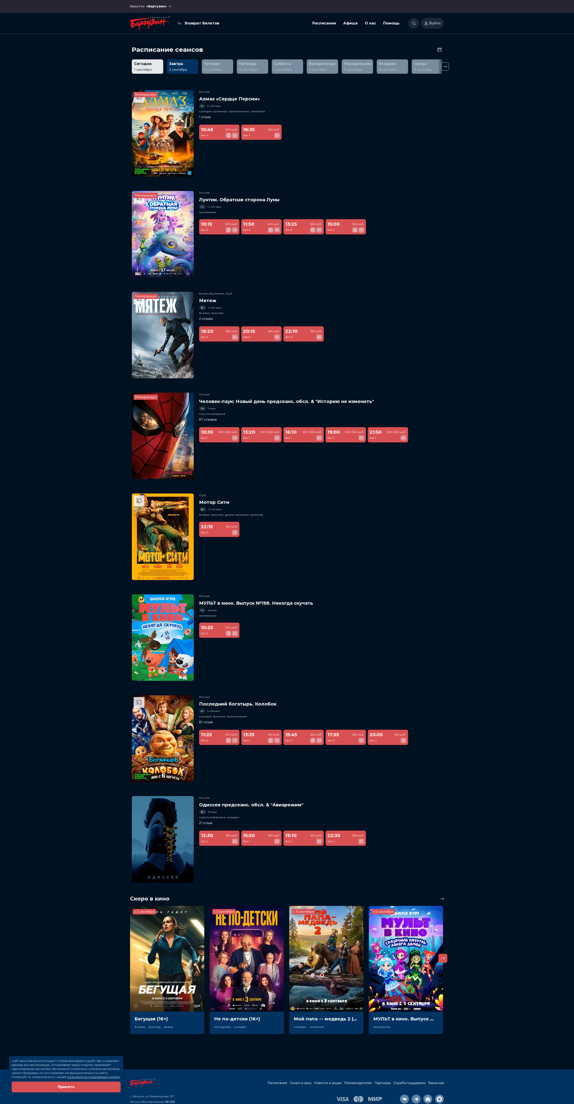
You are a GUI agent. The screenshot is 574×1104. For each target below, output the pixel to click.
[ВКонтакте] (404, 1099)
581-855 (170, 1101)
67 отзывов (208, 420)
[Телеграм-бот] (427, 1099)
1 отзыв (205, 117)
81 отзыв (206, 722)
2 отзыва (206, 319)
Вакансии (436, 1083)
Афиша (350, 23)
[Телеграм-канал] (416, 1099)
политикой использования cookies (93, 1077)
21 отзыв (205, 823)
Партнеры (382, 1083)
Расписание (324, 23)
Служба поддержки (410, 1083)
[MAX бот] (439, 1099)
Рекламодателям (358, 1083)
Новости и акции (327, 1083)
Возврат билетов (202, 23)
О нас (370, 23)
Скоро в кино (300, 1083)
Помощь (391, 23)
